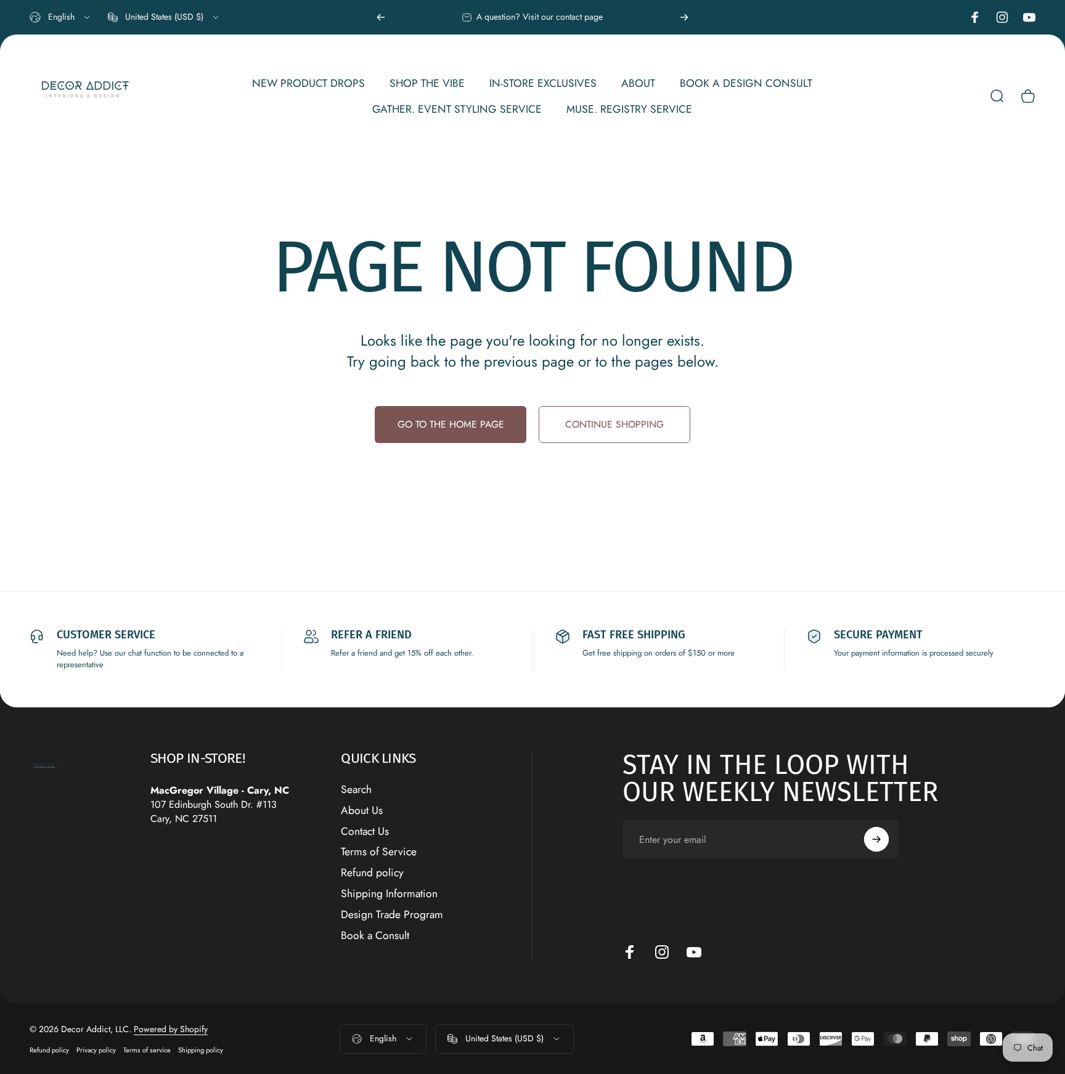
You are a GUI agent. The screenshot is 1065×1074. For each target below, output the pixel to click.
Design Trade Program (392, 915)
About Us (362, 811)
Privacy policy (96, 1050)
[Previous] (380, 17)
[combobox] (61, 17)
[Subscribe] (876, 839)
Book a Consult (375, 936)
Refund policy (372, 873)
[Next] (684, 17)
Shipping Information (389, 894)
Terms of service (147, 1050)
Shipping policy (200, 1050)
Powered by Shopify (171, 1029)
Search (356, 790)
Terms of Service (379, 852)
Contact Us (365, 832)
